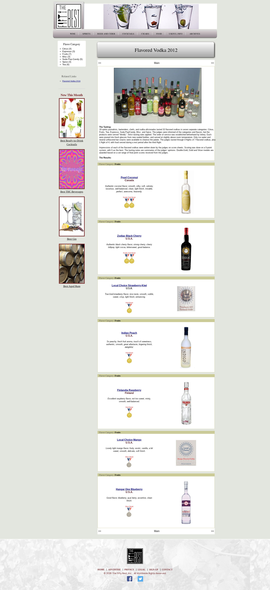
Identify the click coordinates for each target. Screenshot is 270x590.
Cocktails (128, 33)
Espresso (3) (68, 51)
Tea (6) (65, 64)
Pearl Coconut (129, 177)
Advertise (114, 569)
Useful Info (175, 33)
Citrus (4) (67, 48)
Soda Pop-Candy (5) (72, 59)
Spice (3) (66, 62)
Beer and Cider (106, 33)
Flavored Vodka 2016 (71, 81)
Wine (72, 33)
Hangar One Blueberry (129, 489)
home (101, 569)
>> (212, 63)
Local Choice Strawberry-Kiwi (129, 285)
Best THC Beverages (71, 191)
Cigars (145, 33)
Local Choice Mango (129, 439)
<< (99, 63)
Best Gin (72, 238)
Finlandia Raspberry (129, 390)
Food (159, 33)
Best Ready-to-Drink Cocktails (71, 142)
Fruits (117, 164)
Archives (195, 33)
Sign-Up (153, 569)
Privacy (129, 569)
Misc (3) (66, 56)
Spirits (86, 33)
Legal (141, 569)
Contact (167, 569)
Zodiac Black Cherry (129, 236)
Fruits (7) (66, 54)
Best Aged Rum (71, 286)
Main (157, 63)
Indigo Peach (129, 333)
